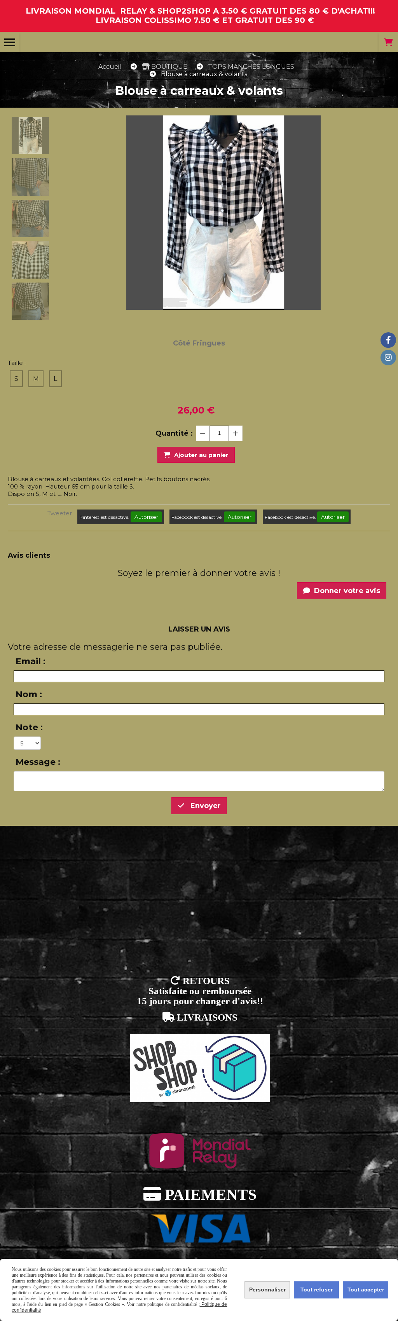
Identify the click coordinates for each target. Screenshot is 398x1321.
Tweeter (59, 513)
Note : (29, 727)
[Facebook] (388, 340)
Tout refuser (316, 1289)
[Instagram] (388, 357)
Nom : (29, 694)
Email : (30, 661)
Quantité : (174, 433)
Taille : (17, 362)
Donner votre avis (346, 590)
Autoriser (146, 517)
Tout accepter (365, 1289)
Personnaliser (267, 1289)
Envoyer (205, 805)
